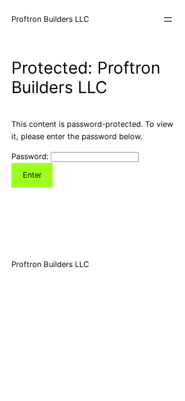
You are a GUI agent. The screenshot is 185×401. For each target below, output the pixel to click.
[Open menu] (168, 19)
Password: (31, 156)
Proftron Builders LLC (50, 19)
